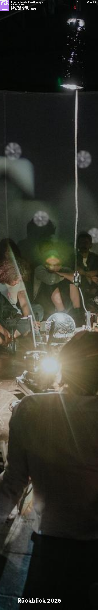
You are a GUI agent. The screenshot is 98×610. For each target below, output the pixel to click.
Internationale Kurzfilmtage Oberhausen (27, 3)
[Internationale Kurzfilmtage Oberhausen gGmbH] (5, 8)
